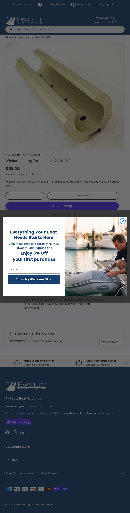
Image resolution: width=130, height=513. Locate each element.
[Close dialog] (123, 221)
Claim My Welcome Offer (34, 279)
